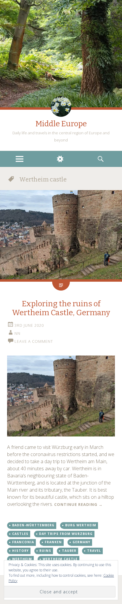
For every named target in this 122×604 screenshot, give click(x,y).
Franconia (23, 542)
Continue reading (78, 504)
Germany (81, 542)
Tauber (69, 551)
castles (20, 534)
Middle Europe (61, 123)
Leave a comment (34, 341)
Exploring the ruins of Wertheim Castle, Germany (61, 308)
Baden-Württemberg (33, 525)
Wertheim (22, 559)
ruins (45, 551)
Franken (53, 542)
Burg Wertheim (80, 525)
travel (94, 551)
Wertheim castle (60, 559)
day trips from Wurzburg (66, 534)
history (20, 551)
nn (17, 333)
